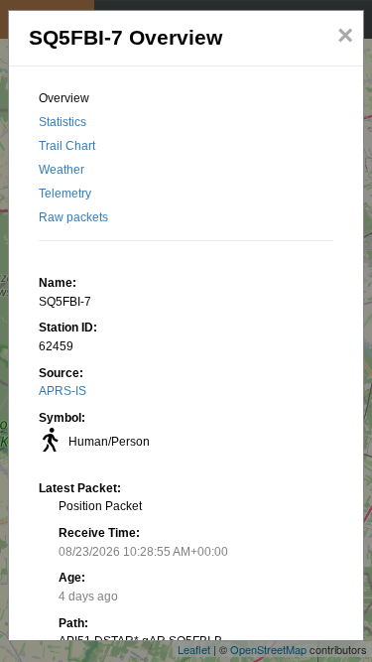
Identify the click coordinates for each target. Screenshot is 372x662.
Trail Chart (67, 146)
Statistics (62, 122)
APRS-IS (62, 391)
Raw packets (73, 217)
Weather (61, 170)
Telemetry (65, 193)
